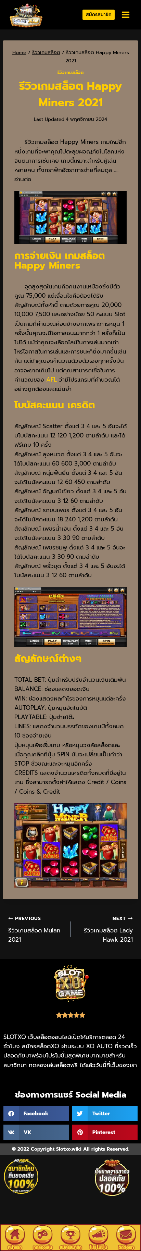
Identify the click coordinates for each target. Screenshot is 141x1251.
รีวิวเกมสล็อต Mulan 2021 (34, 929)
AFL (50, 379)
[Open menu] (125, 15)
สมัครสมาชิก (99, 14)
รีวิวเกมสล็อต (70, 73)
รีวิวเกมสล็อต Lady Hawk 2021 (108, 929)
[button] (36, 1113)
